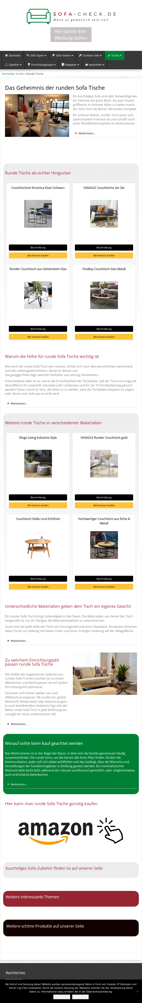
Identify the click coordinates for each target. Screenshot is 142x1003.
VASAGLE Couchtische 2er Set (104, 188)
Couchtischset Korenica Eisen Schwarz (38, 188)
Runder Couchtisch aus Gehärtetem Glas (38, 269)
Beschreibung (38, 247)
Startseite (8, 73)
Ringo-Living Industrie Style (38, 438)
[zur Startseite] (71, 16)
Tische (20, 73)
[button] (105, 133)
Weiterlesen (80, 996)
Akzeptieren (62, 996)
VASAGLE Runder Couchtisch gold (104, 438)
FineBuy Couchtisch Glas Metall (104, 269)
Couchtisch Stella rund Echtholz (38, 519)
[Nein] (137, 991)
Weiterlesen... (87, 133)
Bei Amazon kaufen (38, 255)
